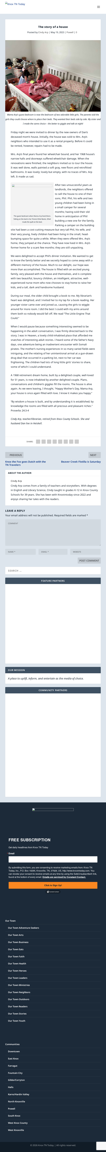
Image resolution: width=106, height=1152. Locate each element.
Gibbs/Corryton (16, 1080)
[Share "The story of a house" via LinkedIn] (60, 441)
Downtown (14, 1051)
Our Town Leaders (17, 977)
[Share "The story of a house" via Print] (77, 441)
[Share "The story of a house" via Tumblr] (49, 441)
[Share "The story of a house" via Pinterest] (54, 441)
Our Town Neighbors (19, 992)
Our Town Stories (17, 1013)
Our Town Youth (16, 1020)
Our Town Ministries (19, 985)
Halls (10, 1087)
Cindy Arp (43, 32)
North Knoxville (16, 1101)
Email (11, 853)
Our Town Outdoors (18, 999)
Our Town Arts (15, 935)
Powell (70, 32)
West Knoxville (16, 1130)
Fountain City (15, 1072)
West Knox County (18, 1122)
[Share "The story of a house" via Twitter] (43, 441)
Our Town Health (17, 963)
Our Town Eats (15, 949)
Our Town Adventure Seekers (23, 927)
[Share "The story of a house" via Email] (71, 441)
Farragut (12, 1065)
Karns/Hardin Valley (18, 1094)
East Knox (13, 1058)
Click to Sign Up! (53, 885)
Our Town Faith (16, 956)
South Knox (14, 1115)
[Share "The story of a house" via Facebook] (38, 441)
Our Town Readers (17, 1006)
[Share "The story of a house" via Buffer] (65, 441)
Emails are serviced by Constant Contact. (64, 877)
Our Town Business (18, 942)
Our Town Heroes (17, 970)
